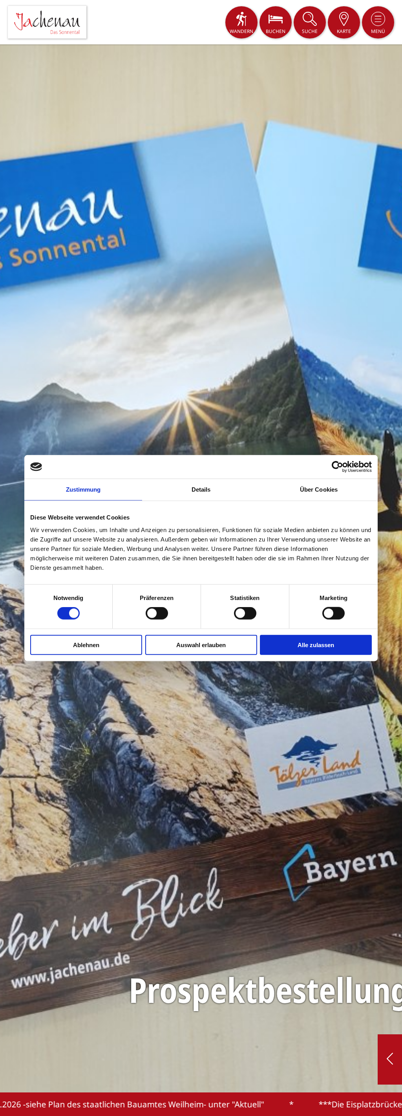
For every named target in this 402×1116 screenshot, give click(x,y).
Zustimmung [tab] (83, 489)
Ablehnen (86, 644)
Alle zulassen (316, 644)
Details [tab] (201, 489)
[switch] (157, 613)
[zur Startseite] (47, 22)
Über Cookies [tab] (319, 489)
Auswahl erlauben (201, 644)
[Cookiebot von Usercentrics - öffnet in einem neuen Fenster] (337, 467)
